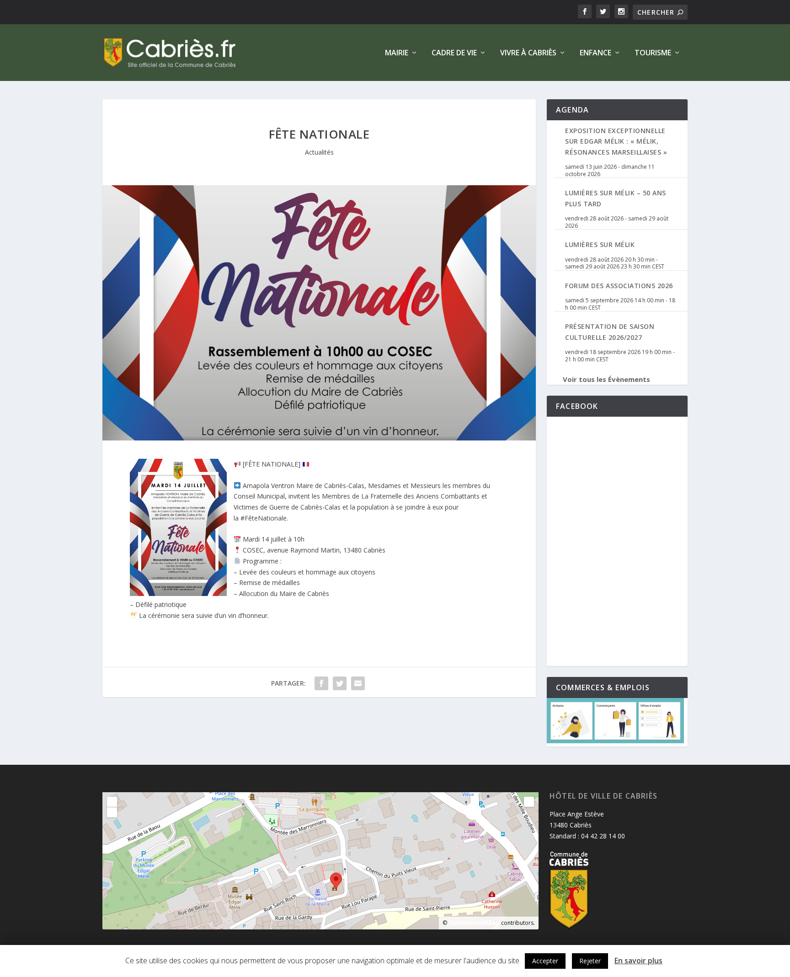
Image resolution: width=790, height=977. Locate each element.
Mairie (396, 53)
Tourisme (653, 53)
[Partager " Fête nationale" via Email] (358, 683)
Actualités (319, 152)
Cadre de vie (454, 53)
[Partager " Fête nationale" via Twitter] (340, 683)
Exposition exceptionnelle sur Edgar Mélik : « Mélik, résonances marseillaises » (616, 141)
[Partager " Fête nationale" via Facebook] (321, 683)
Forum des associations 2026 (619, 285)
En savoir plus (638, 961)
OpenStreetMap (474, 922)
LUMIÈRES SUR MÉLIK (600, 244)
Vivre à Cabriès (528, 53)
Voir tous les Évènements (606, 379)
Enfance (595, 53)
